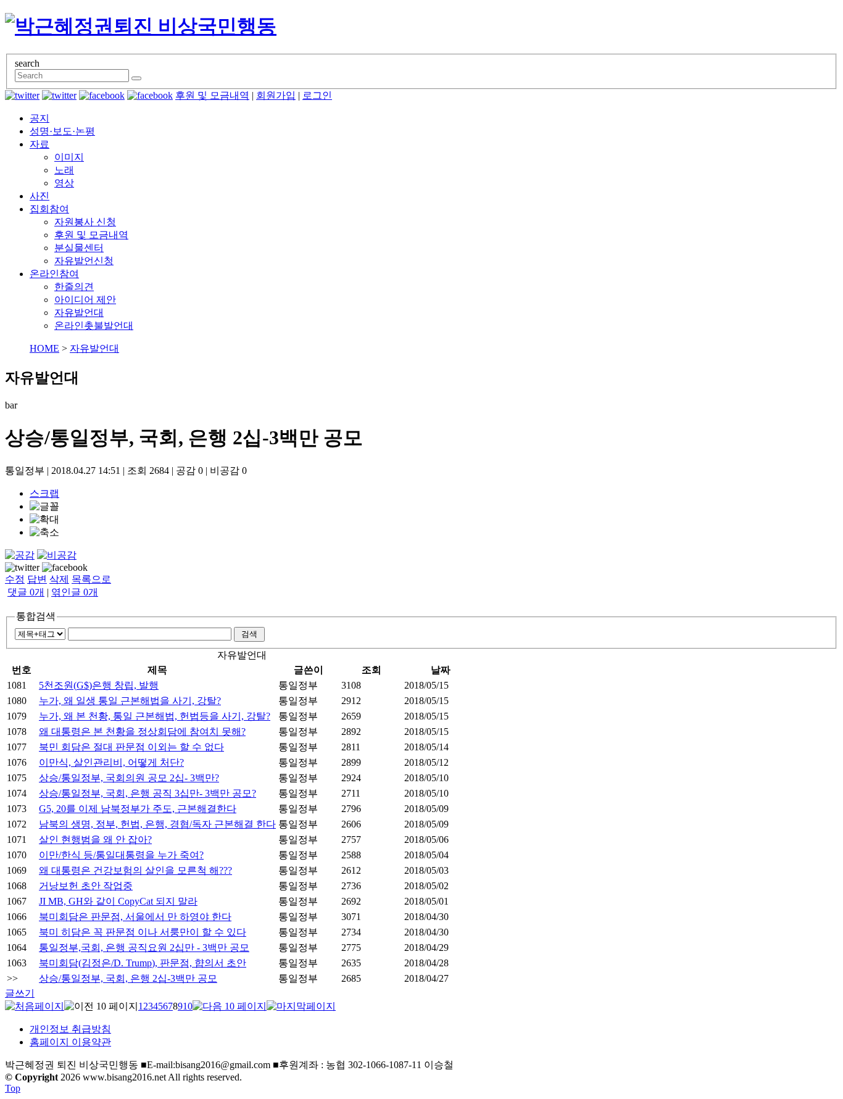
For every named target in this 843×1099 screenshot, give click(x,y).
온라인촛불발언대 (93, 325)
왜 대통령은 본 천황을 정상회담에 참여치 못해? (142, 731)
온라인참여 (54, 273)
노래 (64, 170)
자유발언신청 (84, 260)
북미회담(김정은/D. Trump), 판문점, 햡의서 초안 (142, 963)
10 (188, 1006)
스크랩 (44, 493)
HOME (44, 348)
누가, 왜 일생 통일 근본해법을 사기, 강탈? (130, 700)
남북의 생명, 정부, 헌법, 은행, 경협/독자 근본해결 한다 (157, 824)
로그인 (317, 95)
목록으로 (91, 579)
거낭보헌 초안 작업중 (86, 886)
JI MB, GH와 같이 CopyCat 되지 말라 (118, 901)
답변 (37, 579)
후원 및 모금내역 (212, 95)
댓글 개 (25, 592)
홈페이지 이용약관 (70, 1042)
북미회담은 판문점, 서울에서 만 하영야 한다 (135, 916)
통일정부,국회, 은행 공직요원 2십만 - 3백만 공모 (144, 947)
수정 (15, 579)
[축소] (44, 532)
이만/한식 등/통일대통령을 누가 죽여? (121, 855)
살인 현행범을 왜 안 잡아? (95, 839)
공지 (39, 118)
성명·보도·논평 (62, 131)
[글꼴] (44, 506)
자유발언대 (79, 312)
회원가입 (276, 95)
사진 (39, 196)
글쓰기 (20, 993)
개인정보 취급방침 (70, 1029)
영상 (64, 183)
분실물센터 (79, 248)
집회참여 (49, 209)
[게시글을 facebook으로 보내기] (65, 567)
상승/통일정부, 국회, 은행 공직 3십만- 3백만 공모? (147, 793)
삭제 (59, 579)
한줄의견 (74, 286)
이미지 (69, 157)
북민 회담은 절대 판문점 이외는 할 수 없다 (131, 747)
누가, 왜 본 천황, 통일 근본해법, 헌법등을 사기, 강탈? (154, 716)
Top (12, 1088)
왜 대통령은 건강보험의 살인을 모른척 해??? (135, 870)
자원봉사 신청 (85, 222)
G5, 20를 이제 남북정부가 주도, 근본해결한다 (137, 808)
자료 (39, 144)
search (27, 63)
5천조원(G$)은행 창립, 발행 (99, 685)
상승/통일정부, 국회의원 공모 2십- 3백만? (129, 778)
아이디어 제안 (85, 299)
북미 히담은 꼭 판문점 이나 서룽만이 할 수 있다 (142, 932)
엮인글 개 (74, 592)
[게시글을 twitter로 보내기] (22, 567)
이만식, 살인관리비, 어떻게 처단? (111, 762)
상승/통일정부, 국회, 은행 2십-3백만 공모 (128, 978)
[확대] (44, 519)
